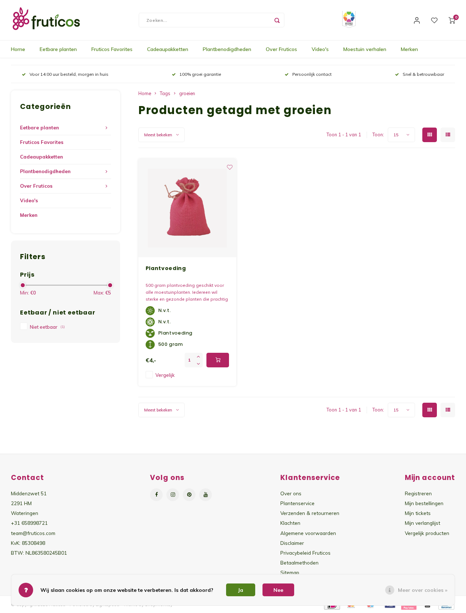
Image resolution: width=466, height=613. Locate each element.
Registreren (418, 493)
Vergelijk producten (427, 533)
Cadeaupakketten (167, 49)
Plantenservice (297, 503)
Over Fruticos (281, 49)
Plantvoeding (166, 268)
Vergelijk (164, 375)
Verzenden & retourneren (309, 513)
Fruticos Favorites (112, 49)
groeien (187, 93)
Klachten (290, 523)
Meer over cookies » (422, 590)
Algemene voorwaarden (308, 533)
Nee (278, 590)
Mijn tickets (418, 513)
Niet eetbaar (47, 327)
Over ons (290, 493)
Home (18, 49)
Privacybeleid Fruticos (305, 553)
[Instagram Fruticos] (172, 494)
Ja (240, 590)
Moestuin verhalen (364, 49)
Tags (165, 93)
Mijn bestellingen (424, 503)
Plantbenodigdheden (227, 49)
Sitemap (289, 572)
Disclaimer (292, 543)
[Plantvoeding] (187, 208)
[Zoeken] (277, 20)
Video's (320, 49)
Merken (409, 49)
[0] (452, 20)
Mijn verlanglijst (422, 523)
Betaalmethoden (299, 562)
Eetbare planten (58, 49)
